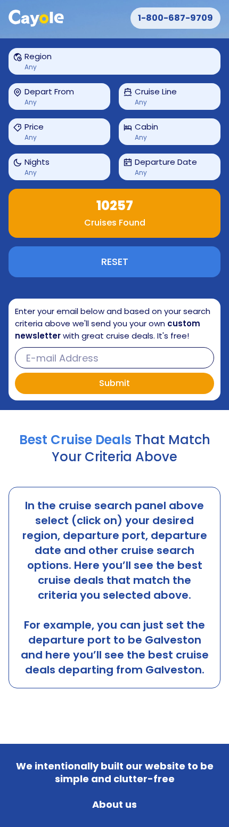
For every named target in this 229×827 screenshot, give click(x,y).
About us (114, 804)
